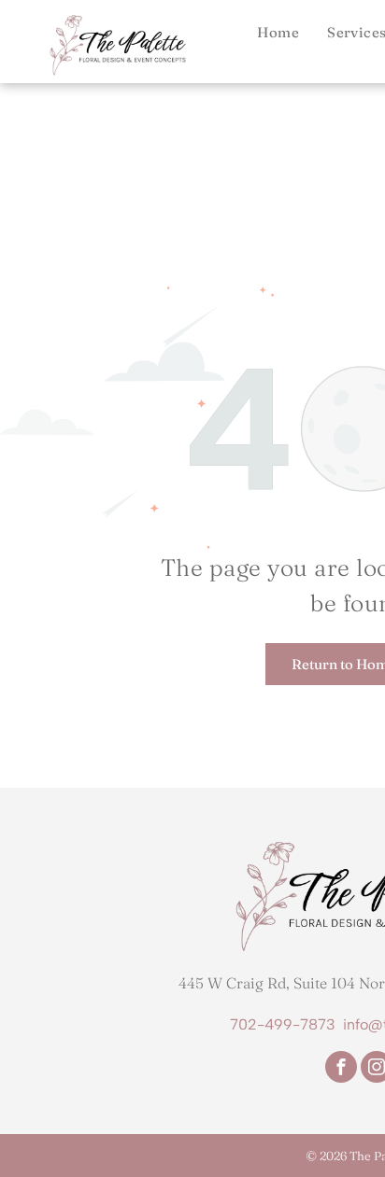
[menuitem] (278, 32)
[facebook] (341, 1069)
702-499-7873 (282, 1024)
